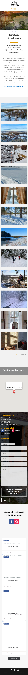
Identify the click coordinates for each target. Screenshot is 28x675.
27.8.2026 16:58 (18, 582)
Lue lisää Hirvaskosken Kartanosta (14, 86)
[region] (14, 20)
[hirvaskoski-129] (14, 245)
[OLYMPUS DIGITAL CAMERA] (14, 266)
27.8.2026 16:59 (18, 548)
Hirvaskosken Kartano (13, 546)
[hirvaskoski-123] (14, 121)
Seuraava (23, 354)
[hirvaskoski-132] (14, 183)
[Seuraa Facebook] (2, 430)
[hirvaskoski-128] (14, 225)
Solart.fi (22, 673)
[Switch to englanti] (12, 32)
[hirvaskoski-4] (14, 308)
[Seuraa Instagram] (13, 430)
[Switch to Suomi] (15, 32)
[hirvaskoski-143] (14, 329)
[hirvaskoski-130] (14, 349)
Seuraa (7, 430)
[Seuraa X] (2, 433)
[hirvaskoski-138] (14, 162)
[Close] (20, 384)
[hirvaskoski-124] (14, 141)
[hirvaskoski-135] (14, 204)
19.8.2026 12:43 (18, 614)
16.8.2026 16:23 (18, 649)
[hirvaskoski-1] (14, 287)
